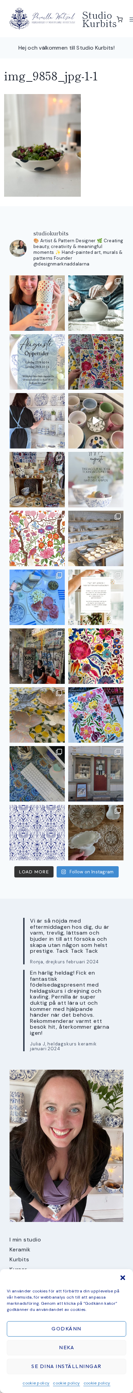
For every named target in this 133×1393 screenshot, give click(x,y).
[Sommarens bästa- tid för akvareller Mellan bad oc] (95, 656)
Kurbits (19, 1259)
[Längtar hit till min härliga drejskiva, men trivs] (95, 303)
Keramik (20, 1249)
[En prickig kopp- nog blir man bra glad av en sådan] (37, 303)
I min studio (25, 1239)
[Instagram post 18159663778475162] (95, 420)
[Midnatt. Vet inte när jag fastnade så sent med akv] (95, 715)
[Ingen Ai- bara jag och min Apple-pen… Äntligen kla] (37, 538)
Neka (66, 1347)
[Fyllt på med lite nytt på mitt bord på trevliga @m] (37, 479)
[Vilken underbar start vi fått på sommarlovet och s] (37, 832)
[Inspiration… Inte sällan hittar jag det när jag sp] (95, 832)
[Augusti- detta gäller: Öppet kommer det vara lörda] (37, 362)
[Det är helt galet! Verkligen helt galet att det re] (95, 538)
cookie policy (36, 1383)
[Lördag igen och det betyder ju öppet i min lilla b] (37, 420)
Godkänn (66, 1328)
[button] (122, 1277)
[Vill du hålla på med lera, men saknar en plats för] (95, 597)
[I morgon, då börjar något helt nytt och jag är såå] (95, 362)
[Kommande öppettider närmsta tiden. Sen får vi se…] (95, 479)
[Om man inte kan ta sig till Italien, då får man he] (37, 597)
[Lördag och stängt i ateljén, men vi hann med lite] (37, 715)
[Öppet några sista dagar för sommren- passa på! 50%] (95, 774)
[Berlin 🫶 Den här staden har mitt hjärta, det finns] (37, 656)
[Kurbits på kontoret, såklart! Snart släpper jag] (37, 774)
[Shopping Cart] (120, 19)
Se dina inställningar (66, 1366)
